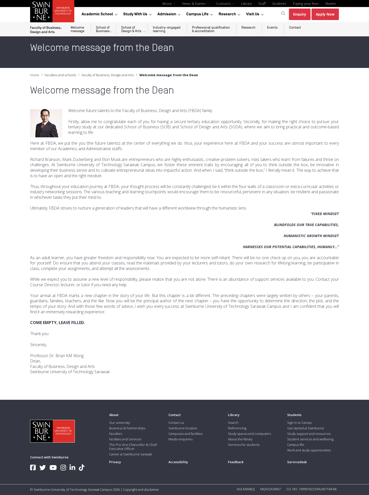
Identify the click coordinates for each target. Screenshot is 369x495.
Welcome (77, 29)
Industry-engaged (166, 29)
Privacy (115, 462)
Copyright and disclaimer (141, 489)
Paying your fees (306, 3)
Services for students (244, 444)
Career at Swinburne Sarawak (130, 454)
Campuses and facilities (185, 433)
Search (233, 422)
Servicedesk (297, 462)
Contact (295, 27)
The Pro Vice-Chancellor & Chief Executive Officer (133, 446)
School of (103, 29)
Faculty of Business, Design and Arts (108, 75)
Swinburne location (182, 428)
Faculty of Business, (46, 30)
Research (227, 14)
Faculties (115, 433)
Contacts (224, 3)
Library (246, 3)
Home (34, 75)
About (167, 3)
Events (272, 27)
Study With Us (135, 14)
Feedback (235, 462)
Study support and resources (309, 433)
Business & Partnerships (127, 428)
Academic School (97, 14)
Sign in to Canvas (299, 422)
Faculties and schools (60, 75)
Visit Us (252, 14)
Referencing (237, 428)
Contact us (176, 422)
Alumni (330, 3)
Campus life (295, 444)
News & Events (194, 3)
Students (279, 3)
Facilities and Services (125, 439)
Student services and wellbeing (310, 439)
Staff (262, 3)
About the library (240, 439)
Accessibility (178, 462)
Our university (119, 422)
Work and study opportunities (309, 450)
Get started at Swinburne (305, 428)
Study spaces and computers (249, 433)
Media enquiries (180, 439)
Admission (166, 14)
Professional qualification (211, 29)
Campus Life (197, 14)
